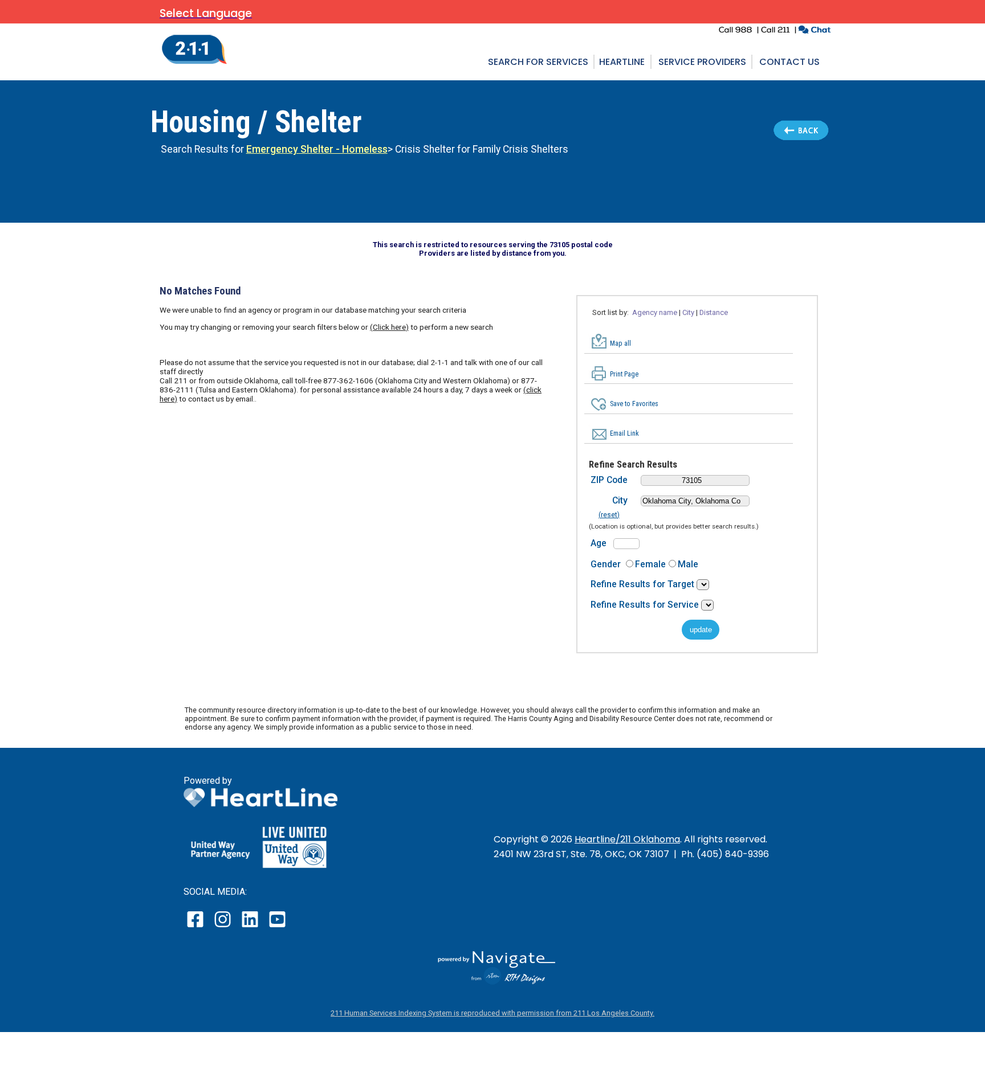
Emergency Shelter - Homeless (317, 149)
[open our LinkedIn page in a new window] (251, 927)
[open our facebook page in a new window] (197, 927)
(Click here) (389, 326)
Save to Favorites (634, 404)
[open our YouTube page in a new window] (276, 927)
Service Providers (702, 61)
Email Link (624, 433)
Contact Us (789, 61)
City (620, 500)
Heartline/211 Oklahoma (627, 839)
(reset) (609, 515)
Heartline (622, 61)
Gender (606, 564)
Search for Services (538, 61)
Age (599, 543)
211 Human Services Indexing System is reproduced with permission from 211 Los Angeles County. (492, 1013)
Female (650, 564)
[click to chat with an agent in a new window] (814, 31)
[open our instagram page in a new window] (223, 927)
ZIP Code (609, 479)
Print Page (624, 374)
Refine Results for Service (646, 604)
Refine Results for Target (644, 584)
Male (688, 564)
